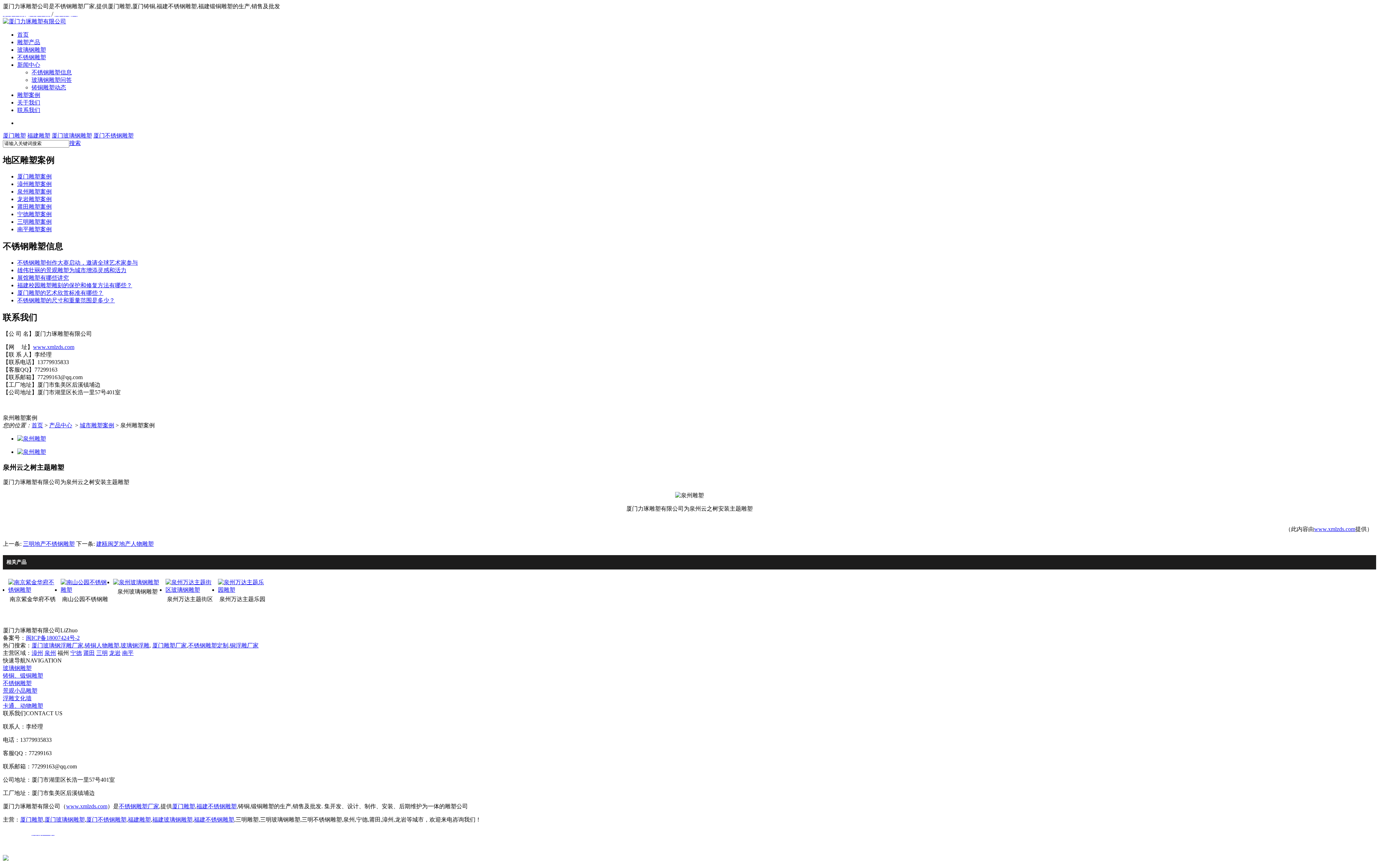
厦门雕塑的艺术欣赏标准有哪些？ (60, 293)
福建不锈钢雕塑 (216, 806)
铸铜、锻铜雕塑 (23, 676)
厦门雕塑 (14, 135)
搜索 (75, 143)
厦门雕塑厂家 (169, 645)
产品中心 (60, 425)
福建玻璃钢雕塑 (172, 820)
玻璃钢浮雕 (135, 645)
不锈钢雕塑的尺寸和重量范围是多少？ (66, 300)
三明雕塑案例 (34, 222)
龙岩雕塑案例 (34, 199)
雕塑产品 (28, 42)
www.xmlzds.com (53, 347)
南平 (128, 653)
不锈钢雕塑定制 (208, 645)
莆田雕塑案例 (34, 207)
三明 (102, 653)
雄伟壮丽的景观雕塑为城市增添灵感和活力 (71, 270)
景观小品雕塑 (20, 691)
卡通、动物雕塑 (23, 706)
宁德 (76, 653)
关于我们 (28, 102)
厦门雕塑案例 (34, 176)
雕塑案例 (28, 95)
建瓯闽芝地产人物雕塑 (125, 544)
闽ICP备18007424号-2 (53, 638)
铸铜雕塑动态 (49, 87)
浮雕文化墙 (17, 698)
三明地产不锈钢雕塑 (49, 544)
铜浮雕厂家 (244, 645)
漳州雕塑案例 (34, 184)
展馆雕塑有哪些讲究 (43, 278)
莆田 (89, 653)
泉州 (50, 653)
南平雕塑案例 (34, 229)
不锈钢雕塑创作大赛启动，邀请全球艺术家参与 (77, 263)
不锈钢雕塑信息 (52, 72)
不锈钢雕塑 (31, 57)
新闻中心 (28, 65)
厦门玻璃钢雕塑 (72, 135)
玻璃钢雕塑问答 (52, 80)
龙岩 (115, 653)
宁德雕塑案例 (34, 214)
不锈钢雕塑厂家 (139, 806)
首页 (23, 35)
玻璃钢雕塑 (31, 50)
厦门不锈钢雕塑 (113, 135)
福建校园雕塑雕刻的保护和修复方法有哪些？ (74, 285)
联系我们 (28, 110)
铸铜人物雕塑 (102, 645)
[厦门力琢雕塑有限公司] (34, 21)
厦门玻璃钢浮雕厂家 (57, 645)
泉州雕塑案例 (34, 192)
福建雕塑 (38, 135)
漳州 (37, 653)
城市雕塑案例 (97, 425)
